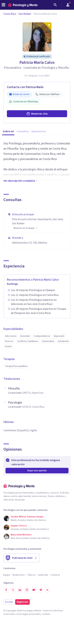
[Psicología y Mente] (23, 5)
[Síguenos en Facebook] (6, 590)
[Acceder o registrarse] (67, 4)
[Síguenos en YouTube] (33, 590)
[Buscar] (55, 4)
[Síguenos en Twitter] (13, 590)
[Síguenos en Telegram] (40, 590)
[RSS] (47, 590)
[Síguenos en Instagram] (27, 590)
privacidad (34, 614)
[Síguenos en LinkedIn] (20, 590)
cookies (46, 614)
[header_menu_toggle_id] (3, 4)
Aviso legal (22, 614)
